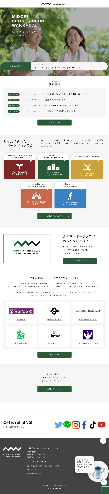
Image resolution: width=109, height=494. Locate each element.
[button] (52, 73)
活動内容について (54, 216)
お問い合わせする (54, 389)
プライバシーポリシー (33, 469)
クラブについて (80, 260)
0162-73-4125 (44, 461)
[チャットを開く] (104, 482)
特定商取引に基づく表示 (34, 473)
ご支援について (54, 354)
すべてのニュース (54, 122)
